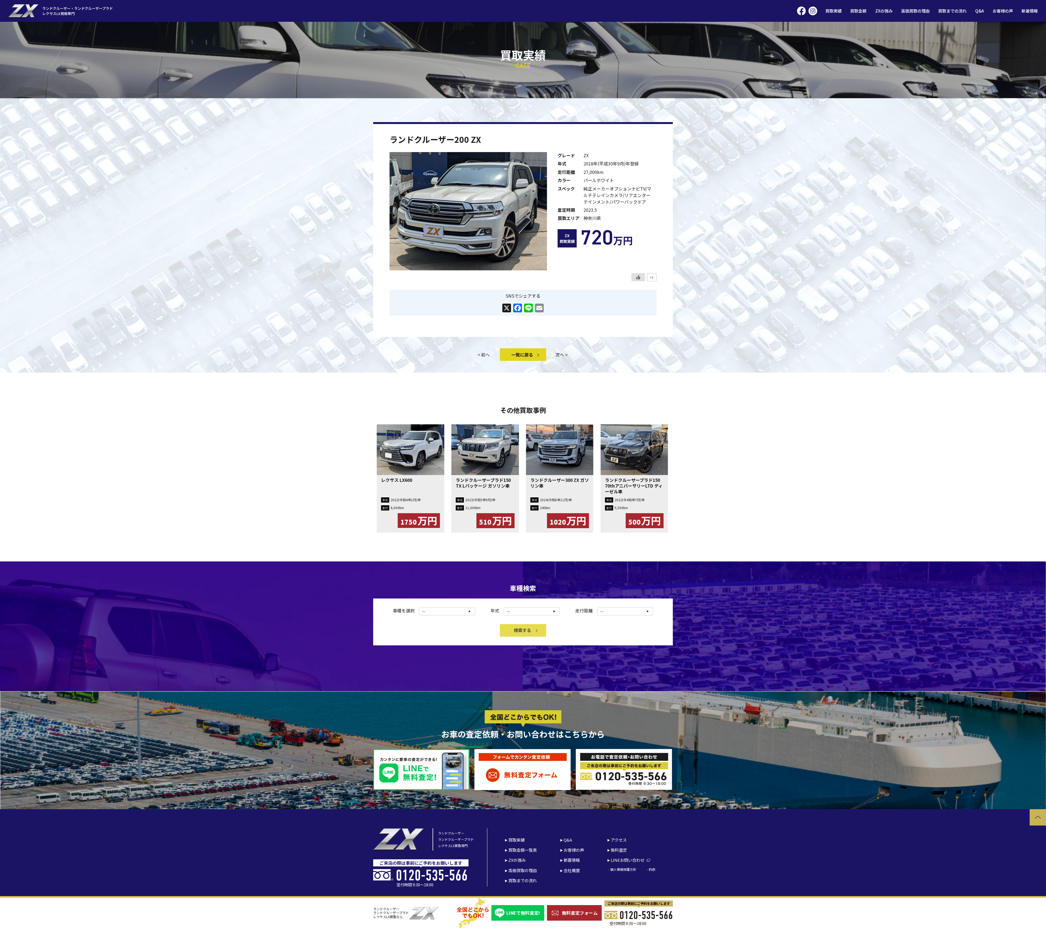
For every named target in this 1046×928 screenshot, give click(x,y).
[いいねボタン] (638, 277)
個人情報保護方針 (623, 869)
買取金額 (858, 11)
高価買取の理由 (915, 11)
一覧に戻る (522, 354)
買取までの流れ (952, 11)
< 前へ (484, 354)
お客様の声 (1003, 11)
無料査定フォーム (580, 912)
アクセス (619, 840)
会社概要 (572, 870)
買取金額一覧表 (522, 850)
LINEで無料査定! (523, 912)
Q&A (979, 11)
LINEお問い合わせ (627, 860)
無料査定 (619, 850)
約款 (652, 869)
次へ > (561, 354)
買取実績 (833, 11)
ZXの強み (884, 11)
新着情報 (1029, 11)
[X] (506, 308)
